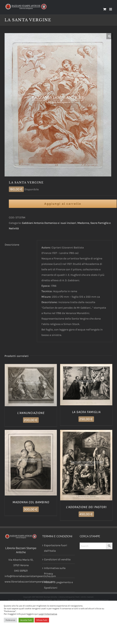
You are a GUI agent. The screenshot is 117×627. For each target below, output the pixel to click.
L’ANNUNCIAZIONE (30, 413)
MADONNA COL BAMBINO (30, 502)
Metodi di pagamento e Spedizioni (58, 585)
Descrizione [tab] (12, 244)
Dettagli (46, 385)
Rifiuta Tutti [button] (41, 620)
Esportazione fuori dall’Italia (55, 548)
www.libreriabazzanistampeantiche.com (30, 581)
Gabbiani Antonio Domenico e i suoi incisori (49, 223)
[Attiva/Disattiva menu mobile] (110, 9)
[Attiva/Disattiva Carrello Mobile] (104, 9)
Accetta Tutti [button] (26, 620)
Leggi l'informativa (48, 614)
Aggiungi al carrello (62, 203)
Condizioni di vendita (57, 559)
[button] (109, 36)
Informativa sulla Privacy (55, 570)
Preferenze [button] (10, 620)
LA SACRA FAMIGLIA (86, 412)
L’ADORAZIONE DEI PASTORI (86, 507)
